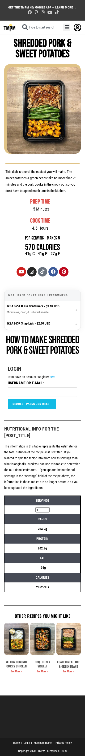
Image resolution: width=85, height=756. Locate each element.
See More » (16, 671)
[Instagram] (32, 271)
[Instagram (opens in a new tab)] (42, 12)
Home (16, 742)
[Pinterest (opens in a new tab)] (36, 12)
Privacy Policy (63, 742)
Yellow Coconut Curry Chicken (16, 663)
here (52, 377)
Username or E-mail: (26, 383)
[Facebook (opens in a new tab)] (29, 12)
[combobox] (39, 27)
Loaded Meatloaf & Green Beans (68, 663)
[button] (66, 27)
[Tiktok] (42, 271)
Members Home (43, 742)
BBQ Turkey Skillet (42, 663)
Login (27, 742)
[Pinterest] (63, 271)
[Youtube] (21, 271)
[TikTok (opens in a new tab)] (56, 12)
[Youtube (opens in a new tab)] (50, 12)
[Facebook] (53, 271)
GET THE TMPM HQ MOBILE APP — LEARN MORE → (42, 7)
